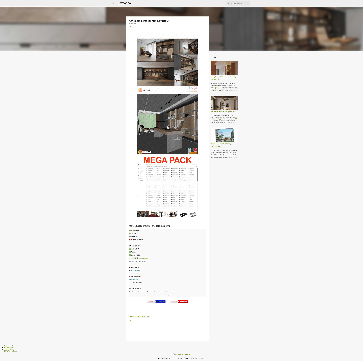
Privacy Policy (8, 347)
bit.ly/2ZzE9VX (133, 279)
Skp (148, 316)
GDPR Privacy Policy (10, 351)
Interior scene (134, 316)
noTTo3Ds (124, 3)
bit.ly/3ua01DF (137, 270)
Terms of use (8, 349)
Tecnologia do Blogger (183, 354)
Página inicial (8, 346)
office (143, 316)
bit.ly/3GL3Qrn (144, 258)
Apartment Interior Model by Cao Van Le (223, 111)
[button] (130, 27)
